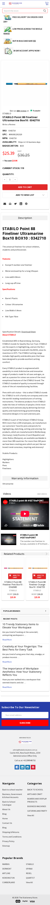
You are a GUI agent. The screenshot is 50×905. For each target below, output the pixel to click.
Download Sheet (28, 331)
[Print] (10, 203)
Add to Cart (16, 576)
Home (5, 818)
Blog (4, 814)
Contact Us (7, 823)
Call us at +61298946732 (25, 760)
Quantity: (8, 174)
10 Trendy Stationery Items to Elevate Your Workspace (20, 626)
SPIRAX (29, 868)
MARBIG (5, 864)
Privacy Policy (8, 841)
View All (30, 815)
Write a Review (8, 124)
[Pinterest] (26, 203)
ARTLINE (6, 873)
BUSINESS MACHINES (36, 806)
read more (7, 639)
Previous (42, 553)
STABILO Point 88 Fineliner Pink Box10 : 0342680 (13, 584)
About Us (6, 809)
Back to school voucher (12, 789)
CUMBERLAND (8, 882)
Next (46, 553)
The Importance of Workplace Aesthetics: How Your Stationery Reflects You (21, 672)
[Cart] (47, 3)
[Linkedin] (21, 203)
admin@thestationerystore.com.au (25, 750)
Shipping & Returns (10, 832)
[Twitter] (15, 203)
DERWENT (7, 868)
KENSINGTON (8, 878)
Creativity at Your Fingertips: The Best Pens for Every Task (22, 648)
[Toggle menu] (3, 3)
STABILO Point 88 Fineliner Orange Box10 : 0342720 (37, 584)
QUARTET (30, 878)
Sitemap (6, 846)
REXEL (29, 873)
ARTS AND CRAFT (34, 794)
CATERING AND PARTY (37, 811)
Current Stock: (13, 168)
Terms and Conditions (12, 836)
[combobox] (25, 10)
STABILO (30, 864)
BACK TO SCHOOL (35, 789)
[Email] (4, 203)
